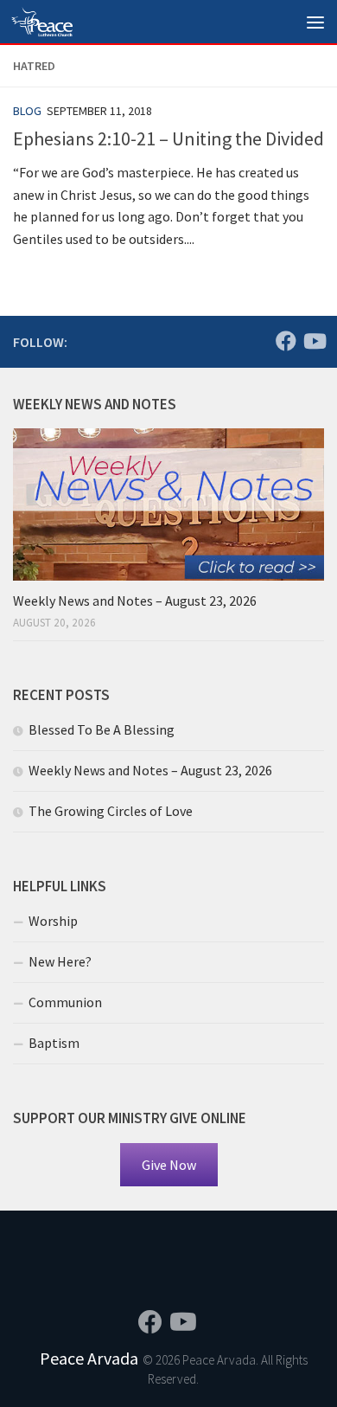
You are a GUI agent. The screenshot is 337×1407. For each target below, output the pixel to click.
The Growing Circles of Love (111, 810)
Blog (27, 111)
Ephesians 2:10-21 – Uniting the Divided (168, 138)
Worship (53, 920)
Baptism (54, 1042)
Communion (65, 1002)
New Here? (60, 961)
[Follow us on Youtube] (313, 341)
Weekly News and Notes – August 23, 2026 (135, 600)
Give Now (169, 1164)
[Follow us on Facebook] (286, 341)
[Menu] (315, 21)
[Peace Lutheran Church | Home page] (51, 21)
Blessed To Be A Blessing (102, 729)
